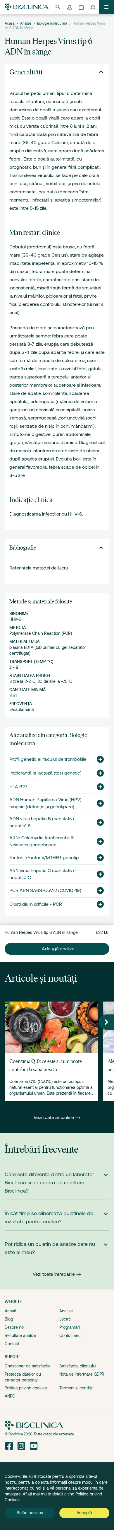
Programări (69, 1327)
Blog (9, 1319)
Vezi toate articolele (54, 1117)
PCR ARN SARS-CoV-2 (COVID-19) (45, 890)
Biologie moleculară (52, 23)
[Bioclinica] (27, 7)
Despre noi (15, 1327)
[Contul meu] (93, 7)
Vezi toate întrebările (54, 1274)
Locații (65, 1319)
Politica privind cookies (26, 1388)
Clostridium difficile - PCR (35, 904)
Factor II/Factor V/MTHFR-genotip (44, 857)
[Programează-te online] (81, 7)
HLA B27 (18, 786)
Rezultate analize (20, 1335)
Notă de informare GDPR (81, 1374)
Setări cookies (30, 1512)
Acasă (9, 23)
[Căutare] (58, 7)
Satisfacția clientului (77, 1366)
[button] (98, 759)
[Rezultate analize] (69, 7)
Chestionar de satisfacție (28, 1366)
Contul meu (70, 1335)
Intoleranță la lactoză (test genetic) (45, 773)
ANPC (10, 1396)
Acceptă (84, 1512)
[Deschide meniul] (106, 7)
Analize (25, 23)
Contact (12, 1343)
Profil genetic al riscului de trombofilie (48, 759)
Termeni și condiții (76, 1388)
